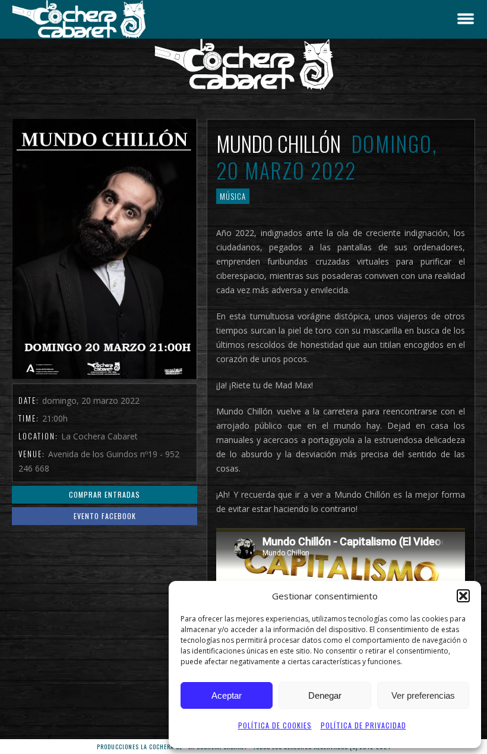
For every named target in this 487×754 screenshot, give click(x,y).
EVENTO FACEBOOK (105, 516)
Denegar (324, 695)
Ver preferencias (423, 695)
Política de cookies (275, 725)
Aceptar (226, 695)
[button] (463, 596)
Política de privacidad (363, 725)
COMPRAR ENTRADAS (104, 494)
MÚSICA (233, 196)
